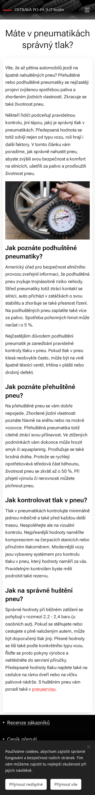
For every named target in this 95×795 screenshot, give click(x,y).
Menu (87, 9)
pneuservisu (43, 689)
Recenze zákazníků (28, 723)
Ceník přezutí (22, 739)
